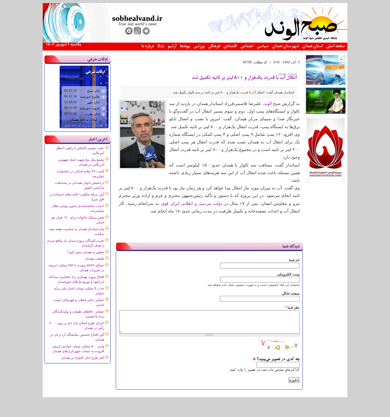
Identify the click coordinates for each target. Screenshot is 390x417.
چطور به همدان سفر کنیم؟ (85, 252)
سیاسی (262, 46)
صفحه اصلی (335, 46)
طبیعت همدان (94, 258)
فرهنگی (214, 46)
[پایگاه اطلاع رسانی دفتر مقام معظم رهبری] (326, 112)
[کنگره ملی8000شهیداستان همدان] (326, 183)
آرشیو (172, 46)
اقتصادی (230, 46)
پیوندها (185, 46)
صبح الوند (272, 103)
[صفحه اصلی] (195, 41)
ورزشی (198, 46)
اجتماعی (247, 46)
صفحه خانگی (291, 293)
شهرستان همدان (285, 46)
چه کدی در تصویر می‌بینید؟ (276, 359)
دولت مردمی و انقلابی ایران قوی (192, 203)
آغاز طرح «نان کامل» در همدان (82, 357)
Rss (161, 46)
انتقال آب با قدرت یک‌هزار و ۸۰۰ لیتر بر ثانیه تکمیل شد (244, 78)
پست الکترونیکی (288, 274)
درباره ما (147, 46)
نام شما (294, 260)
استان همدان (312, 46)
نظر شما (292, 307)
